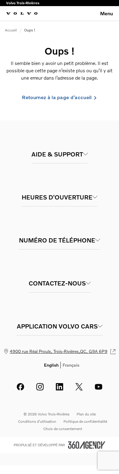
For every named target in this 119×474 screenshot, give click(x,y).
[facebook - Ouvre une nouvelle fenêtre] (20, 386)
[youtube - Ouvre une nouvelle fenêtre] (98, 386)
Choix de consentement (62, 428)
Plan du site (86, 414)
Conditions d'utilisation (37, 421)
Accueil (11, 30)
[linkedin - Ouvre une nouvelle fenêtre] (59, 386)
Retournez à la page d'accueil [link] (57, 97)
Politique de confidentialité (85, 421)
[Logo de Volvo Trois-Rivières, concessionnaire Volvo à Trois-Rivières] (22, 13)
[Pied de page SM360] (86, 445)
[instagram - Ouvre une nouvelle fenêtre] (40, 386)
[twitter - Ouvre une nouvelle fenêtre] (79, 386)
